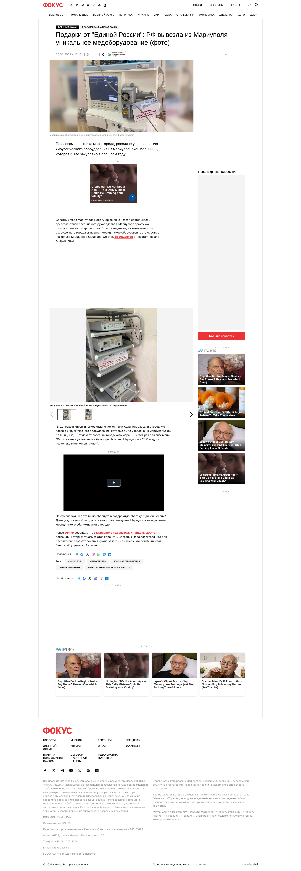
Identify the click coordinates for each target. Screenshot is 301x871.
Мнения (198, 5)
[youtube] (70, 770)
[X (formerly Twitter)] (77, 5)
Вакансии (132, 745)
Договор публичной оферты (79, 758)
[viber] (79, 770)
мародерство (98, 561)
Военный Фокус (103, 14)
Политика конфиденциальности (173, 864)
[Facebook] (71, 5)
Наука (168, 14)
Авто (241, 14)
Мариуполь (76, 561)
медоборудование (70, 567)
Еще (252, 14)
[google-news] (88, 770)
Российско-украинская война (99, 27)
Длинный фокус (50, 747)
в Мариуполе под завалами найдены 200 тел (125, 532)
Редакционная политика (108, 756)
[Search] (256, 4)
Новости (49, 740)
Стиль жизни (185, 14)
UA (249, 5)
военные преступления (127, 561)
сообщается (123, 236)
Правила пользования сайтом (53, 758)
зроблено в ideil (250, 864)
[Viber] (94, 5)
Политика (126, 14)
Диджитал (226, 14)
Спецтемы (216, 5)
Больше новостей (221, 336)
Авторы (76, 745)
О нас (102, 745)
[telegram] (62, 770)
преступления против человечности (109, 567)
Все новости (57, 14)
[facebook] (45, 770)
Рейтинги (236, 5)
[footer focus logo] (57, 730)
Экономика (207, 14)
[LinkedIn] (105, 5)
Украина (143, 14)
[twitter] (53, 770)
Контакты (201, 864)
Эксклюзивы (79, 14)
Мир (156, 14)
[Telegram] (82, 5)
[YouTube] (88, 5)
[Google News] (99, 5)
